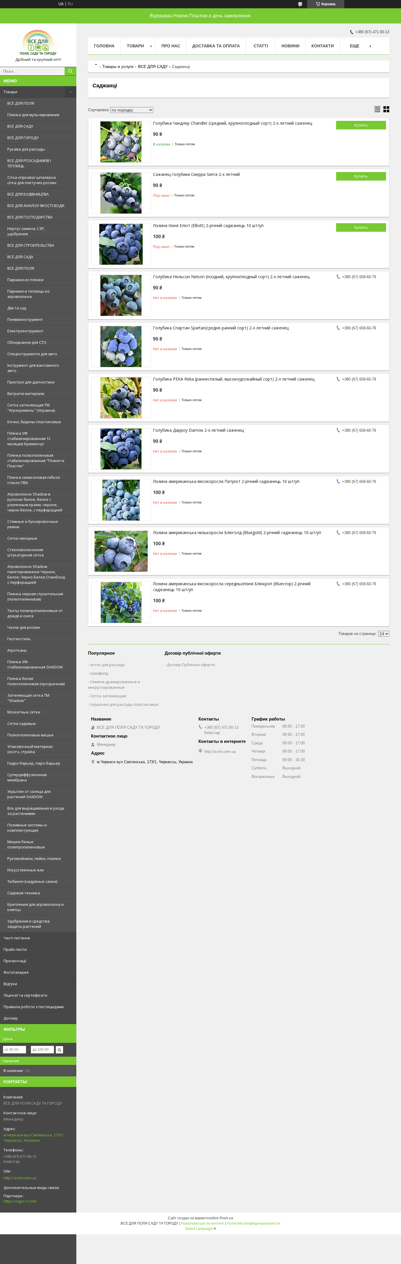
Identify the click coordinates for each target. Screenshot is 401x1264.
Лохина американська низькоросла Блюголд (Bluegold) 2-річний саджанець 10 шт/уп (237, 532)
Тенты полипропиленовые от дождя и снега (35, 613)
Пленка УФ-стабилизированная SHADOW (35, 664)
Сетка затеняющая (108, 695)
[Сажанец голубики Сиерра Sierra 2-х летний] (121, 193)
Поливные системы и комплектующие (27, 827)
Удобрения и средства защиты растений (28, 923)
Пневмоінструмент (25, 319)
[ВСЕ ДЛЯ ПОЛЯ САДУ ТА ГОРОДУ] (38, 42)
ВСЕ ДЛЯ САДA (20, 256)
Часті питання (17, 938)
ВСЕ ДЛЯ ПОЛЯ (20, 103)
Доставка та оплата (216, 46)
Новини (290, 46)
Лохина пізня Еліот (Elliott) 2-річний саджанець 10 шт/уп (208, 225)
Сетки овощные (22, 538)
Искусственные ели (25, 870)
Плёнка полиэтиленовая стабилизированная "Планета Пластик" (35, 460)
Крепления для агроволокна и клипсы (35, 907)
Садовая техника (23, 893)
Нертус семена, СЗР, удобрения (26, 231)
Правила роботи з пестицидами (34, 1006)
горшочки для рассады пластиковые (124, 704)
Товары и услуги (118, 66)
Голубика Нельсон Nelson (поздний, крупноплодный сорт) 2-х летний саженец (231, 276)
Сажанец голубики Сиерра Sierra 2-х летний (196, 174)
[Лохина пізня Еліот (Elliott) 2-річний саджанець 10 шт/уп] (121, 244)
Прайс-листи (15, 949)
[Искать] (70, 71)
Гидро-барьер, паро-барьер (33, 763)
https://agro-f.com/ (20, 1201)
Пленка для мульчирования (33, 114)
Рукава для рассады (26, 149)
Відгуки (10, 983)
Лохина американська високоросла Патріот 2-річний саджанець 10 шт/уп (226, 481)
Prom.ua (226, 1218)
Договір (11, 1018)
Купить (361, 125)
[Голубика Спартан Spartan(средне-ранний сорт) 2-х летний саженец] (121, 346)
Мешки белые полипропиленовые (26, 844)
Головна (104, 46)
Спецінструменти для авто (32, 353)
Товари (10, 91)
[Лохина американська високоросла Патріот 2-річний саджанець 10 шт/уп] (121, 500)
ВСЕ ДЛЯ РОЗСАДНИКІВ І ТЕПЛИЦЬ (29, 163)
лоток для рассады (107, 664)
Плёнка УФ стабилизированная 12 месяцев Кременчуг (28, 438)
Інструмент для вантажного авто (33, 368)
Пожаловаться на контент (202, 1223)
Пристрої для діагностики (31, 382)
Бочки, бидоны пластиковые (34, 421)
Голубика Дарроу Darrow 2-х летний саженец (198, 430)
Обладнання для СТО (26, 342)
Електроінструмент (25, 330)
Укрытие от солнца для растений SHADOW (28, 794)
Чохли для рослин (23, 627)
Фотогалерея (16, 972)
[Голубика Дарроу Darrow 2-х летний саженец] (121, 449)
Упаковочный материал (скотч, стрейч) (30, 749)
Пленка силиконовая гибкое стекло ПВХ (33, 480)
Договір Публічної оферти (191, 664)
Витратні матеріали (25, 393)
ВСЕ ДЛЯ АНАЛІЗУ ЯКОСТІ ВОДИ (35, 205)
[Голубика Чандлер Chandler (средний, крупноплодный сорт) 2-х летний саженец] (121, 142)
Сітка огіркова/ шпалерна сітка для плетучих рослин (31, 180)
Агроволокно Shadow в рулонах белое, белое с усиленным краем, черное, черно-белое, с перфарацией (34, 502)
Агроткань (17, 650)
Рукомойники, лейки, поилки (34, 858)
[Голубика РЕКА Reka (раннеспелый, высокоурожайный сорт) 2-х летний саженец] (121, 397)
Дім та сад (16, 308)
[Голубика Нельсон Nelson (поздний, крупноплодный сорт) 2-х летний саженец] (121, 295)
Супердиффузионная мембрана (27, 777)
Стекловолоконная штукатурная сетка (25, 552)
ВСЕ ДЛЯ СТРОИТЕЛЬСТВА (30, 245)
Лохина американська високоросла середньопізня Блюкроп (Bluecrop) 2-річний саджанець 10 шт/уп (232, 586)
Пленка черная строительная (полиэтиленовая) (35, 596)
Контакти (322, 46)
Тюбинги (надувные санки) (32, 881)
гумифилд (99, 673)
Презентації (15, 960)
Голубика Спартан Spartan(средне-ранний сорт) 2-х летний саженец (221, 328)
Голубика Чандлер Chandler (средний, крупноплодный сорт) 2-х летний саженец (232, 123)
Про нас (170, 46)
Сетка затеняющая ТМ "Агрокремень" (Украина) (31, 407)
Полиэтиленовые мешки (30, 735)
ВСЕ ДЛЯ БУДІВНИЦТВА (28, 194)
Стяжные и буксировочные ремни (32, 524)
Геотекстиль (19, 638)
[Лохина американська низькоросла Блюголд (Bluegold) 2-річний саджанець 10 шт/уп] (121, 551)
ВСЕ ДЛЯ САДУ (20, 126)
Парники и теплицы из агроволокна (28, 294)
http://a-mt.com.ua (20, 1177)
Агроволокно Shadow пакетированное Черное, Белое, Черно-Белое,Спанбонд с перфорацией (36, 574)
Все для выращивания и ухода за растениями (35, 811)
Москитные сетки (23, 712)
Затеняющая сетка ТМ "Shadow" (28, 698)
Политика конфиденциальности (253, 1223)
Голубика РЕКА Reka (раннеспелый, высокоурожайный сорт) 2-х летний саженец (233, 379)
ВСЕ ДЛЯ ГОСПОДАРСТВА (30, 217)
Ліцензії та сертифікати (25, 995)
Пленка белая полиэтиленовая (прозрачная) (36, 681)
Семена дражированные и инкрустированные (114, 684)
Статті (261, 46)
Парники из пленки (25, 279)
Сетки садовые (21, 723)
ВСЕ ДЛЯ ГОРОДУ (22, 137)
